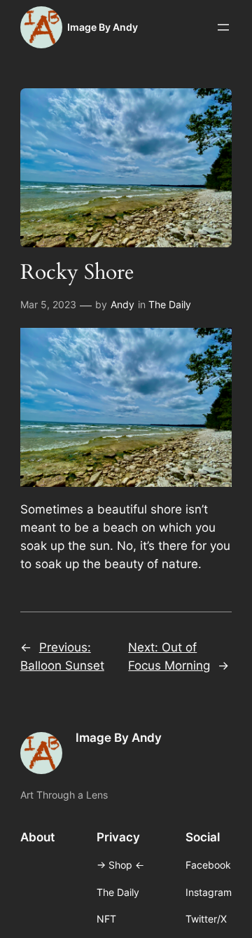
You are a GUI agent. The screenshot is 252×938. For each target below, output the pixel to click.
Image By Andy (102, 27)
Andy (122, 304)
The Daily (169, 304)
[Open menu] (223, 27)
